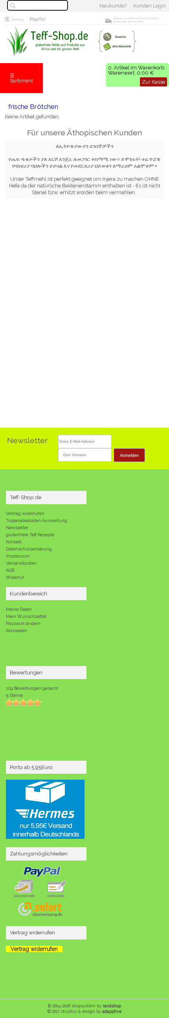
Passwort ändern (23, 623)
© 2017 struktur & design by (84, 1011)
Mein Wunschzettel (26, 616)
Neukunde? (113, 6)
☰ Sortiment (21, 78)
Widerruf (15, 577)
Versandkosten (21, 563)
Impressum (18, 556)
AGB (10, 570)
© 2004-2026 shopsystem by (84, 1005)
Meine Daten (19, 609)
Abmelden (16, 630)
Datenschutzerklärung (29, 549)
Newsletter (17, 527)
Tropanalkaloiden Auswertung (36, 520)
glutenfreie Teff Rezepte (30, 534)
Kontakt (14, 542)
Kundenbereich (28, 593)
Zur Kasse (153, 82)
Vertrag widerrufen (25, 513)
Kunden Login (149, 6)
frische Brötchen (33, 106)
